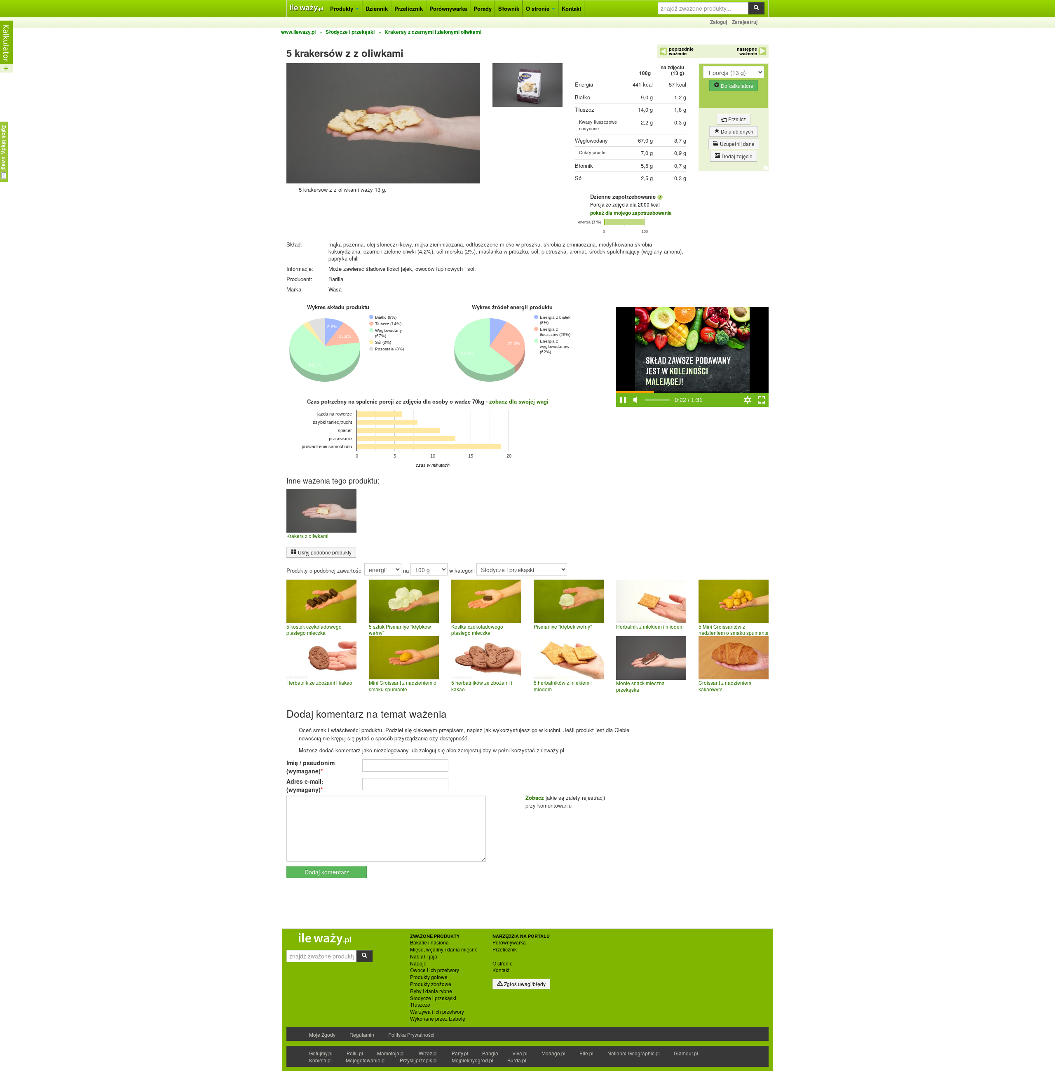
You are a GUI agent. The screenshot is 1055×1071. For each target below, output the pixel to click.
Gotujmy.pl (321, 1053)
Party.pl (460, 1053)
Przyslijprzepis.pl (419, 1060)
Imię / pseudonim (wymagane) (310, 767)
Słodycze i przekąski (433, 998)
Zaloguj (718, 22)
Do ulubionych (736, 131)
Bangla (490, 1053)
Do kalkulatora (736, 85)
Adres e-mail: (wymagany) (305, 785)
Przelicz (736, 118)
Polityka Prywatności (411, 1034)
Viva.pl (520, 1053)
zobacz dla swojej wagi (519, 401)
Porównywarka (448, 8)
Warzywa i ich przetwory (437, 1011)
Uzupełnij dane (737, 143)
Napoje (418, 963)
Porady (483, 8)
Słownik (508, 8)
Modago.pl (553, 1053)
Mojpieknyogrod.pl (472, 1060)
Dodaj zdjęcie (736, 156)
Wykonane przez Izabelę (437, 1018)
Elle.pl (586, 1053)
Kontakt (571, 8)
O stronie (538, 8)
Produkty (342, 8)
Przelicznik (408, 8)
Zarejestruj (744, 22)
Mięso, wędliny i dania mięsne (444, 949)
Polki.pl (355, 1053)
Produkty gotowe (429, 977)
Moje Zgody (322, 1034)
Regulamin (361, 1034)
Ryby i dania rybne (431, 991)
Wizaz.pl (428, 1053)
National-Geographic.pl (633, 1053)
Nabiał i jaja (423, 956)
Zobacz (534, 797)
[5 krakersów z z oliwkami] (527, 87)
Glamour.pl (686, 1053)
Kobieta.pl (320, 1060)
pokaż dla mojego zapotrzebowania (631, 212)
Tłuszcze (420, 1004)
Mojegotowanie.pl (366, 1060)
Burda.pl (516, 1060)
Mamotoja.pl (391, 1053)
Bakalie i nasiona (429, 942)
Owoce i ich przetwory (434, 970)
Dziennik (377, 8)
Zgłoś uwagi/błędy (524, 983)
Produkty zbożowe (430, 984)
